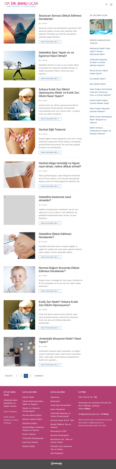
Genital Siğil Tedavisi (52, 129)
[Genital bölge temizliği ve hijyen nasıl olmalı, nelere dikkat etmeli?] (19, 174)
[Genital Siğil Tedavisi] (19, 141)
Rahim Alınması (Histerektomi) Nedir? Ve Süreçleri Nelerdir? (100, 131)
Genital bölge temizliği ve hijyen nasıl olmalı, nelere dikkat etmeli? (60, 164)
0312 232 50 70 (85, 397)
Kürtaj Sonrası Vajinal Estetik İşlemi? (99, 72)
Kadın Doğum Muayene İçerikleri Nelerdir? (100, 110)
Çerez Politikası (10, 411)
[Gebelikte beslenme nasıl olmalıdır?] (19, 210)
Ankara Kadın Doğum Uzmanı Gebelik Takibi (99, 101)
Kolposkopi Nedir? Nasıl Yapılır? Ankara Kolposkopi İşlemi (100, 51)
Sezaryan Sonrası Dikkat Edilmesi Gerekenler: (60, 17)
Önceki (9, 376)
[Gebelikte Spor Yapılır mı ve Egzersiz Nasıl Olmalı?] (19, 65)
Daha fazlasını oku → (50, 42)
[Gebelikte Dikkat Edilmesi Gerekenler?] (19, 245)
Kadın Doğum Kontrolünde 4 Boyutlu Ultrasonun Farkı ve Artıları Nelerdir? (101, 92)
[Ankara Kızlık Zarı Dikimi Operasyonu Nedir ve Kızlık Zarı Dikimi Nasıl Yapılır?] (19, 104)
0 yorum (43, 23)
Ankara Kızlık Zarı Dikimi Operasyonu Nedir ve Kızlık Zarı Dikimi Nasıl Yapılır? (59, 93)
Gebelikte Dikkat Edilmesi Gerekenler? (55, 235)
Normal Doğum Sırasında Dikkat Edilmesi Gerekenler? (59, 269)
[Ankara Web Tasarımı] (56, 465)
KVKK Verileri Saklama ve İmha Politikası (11, 420)
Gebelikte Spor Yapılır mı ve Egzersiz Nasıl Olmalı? (56, 54)
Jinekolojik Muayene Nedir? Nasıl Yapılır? (60, 340)
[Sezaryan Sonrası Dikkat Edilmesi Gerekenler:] (19, 28)
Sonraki (39, 376)
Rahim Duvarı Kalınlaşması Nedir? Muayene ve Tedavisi (101, 119)
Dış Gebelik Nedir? (98, 79)
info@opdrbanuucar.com (89, 414)
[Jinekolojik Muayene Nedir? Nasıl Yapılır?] (19, 351)
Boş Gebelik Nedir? (98, 84)
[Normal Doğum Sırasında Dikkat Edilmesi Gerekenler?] (19, 279)
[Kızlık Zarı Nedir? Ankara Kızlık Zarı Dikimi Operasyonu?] (19, 315)
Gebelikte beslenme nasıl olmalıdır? (55, 198)
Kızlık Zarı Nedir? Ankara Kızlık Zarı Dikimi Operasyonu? (58, 303)
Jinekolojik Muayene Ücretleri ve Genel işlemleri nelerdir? (98, 62)
